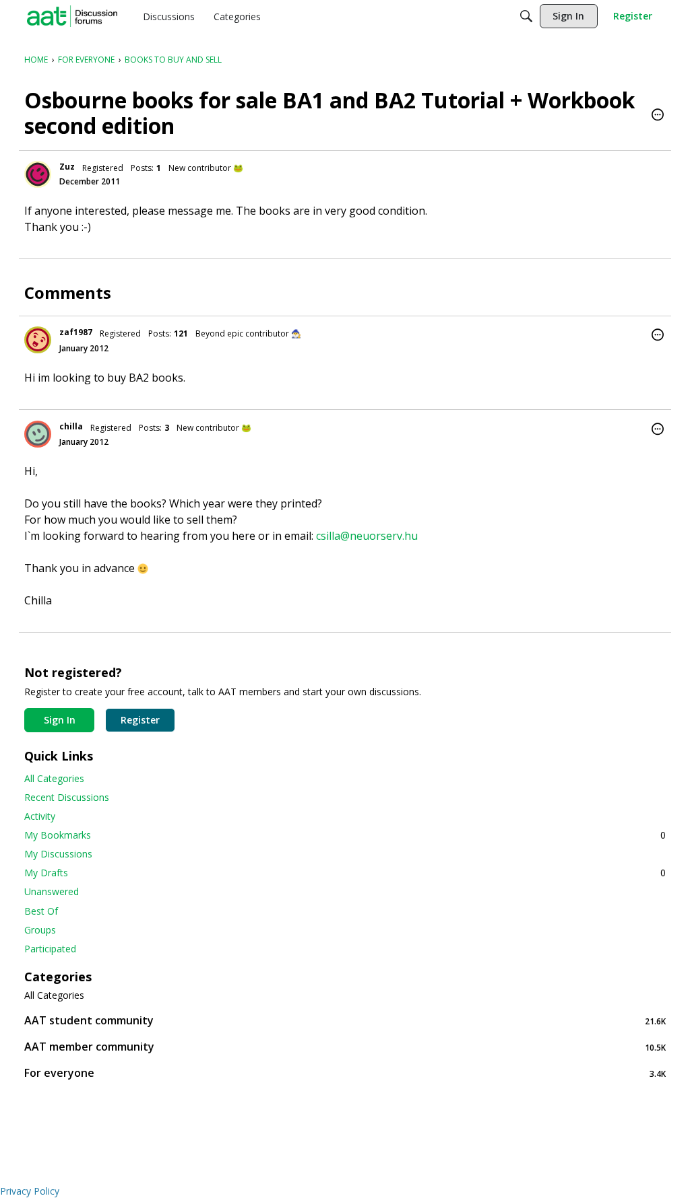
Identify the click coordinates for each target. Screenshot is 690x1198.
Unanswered (51, 891)
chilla (71, 426)
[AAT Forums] (72, 16)
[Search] (526, 16)
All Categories (54, 778)
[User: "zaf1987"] (37, 339)
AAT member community (345, 1047)
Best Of (41, 911)
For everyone (345, 1073)
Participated (50, 948)
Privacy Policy (29, 1191)
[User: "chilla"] (37, 434)
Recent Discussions (66, 797)
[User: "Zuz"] (37, 174)
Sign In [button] (59, 719)
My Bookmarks (345, 835)
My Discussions (58, 853)
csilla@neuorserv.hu (367, 535)
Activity (39, 816)
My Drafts (345, 872)
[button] (658, 116)
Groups (40, 929)
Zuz (67, 166)
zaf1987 (75, 332)
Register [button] (140, 719)
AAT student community (345, 1021)
